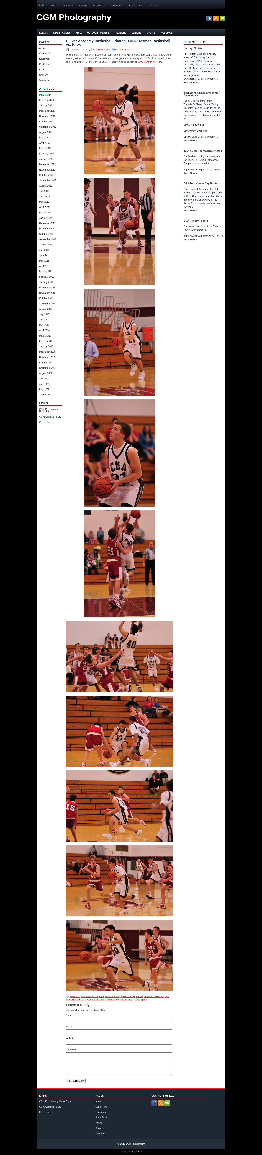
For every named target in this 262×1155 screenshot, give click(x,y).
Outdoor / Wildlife (98, 33)
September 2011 (47, 239)
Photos (136, 999)
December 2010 (47, 287)
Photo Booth (136, 5)
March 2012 (45, 212)
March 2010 (45, 335)
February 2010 (46, 341)
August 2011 (45, 244)
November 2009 (47, 357)
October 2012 (46, 175)
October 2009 (46, 362)
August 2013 (45, 132)
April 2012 (44, 207)
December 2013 (47, 110)
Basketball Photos (89, 996)
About (54, 5)
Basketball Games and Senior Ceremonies (201, 94)
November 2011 (47, 228)
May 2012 (44, 202)
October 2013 (46, 121)
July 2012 (44, 191)
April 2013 (44, 143)
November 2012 (47, 169)
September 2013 (47, 127)
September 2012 (47, 180)
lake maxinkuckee (110, 999)
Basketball (98, 49)
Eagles (139, 996)
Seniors (136, 33)
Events (43, 33)
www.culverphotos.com (150, 62)
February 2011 (46, 276)
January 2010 (46, 346)
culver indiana (128, 996)
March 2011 (45, 271)
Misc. (79, 33)
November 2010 (47, 293)
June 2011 (44, 255)
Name (69, 1015)
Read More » (190, 82)
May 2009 (44, 389)
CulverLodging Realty (50, 416)
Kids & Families (62, 33)
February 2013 (46, 153)
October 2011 (46, 234)
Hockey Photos (193, 48)
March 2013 (45, 148)
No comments (122, 49)
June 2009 (44, 384)
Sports (151, 33)
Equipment (99, 5)
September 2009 (47, 368)
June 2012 (44, 196)
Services (68, 5)
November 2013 (47, 116)
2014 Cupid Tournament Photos (203, 150)
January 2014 (46, 105)
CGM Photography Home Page (48, 410)
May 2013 (44, 137)
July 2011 (44, 250)
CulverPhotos (46, 422)
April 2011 (44, 266)
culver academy (112, 996)
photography (126, 999)
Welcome (155, 5)
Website (70, 1038)
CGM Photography (74, 17)
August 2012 (45, 185)
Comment (71, 1049)
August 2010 (45, 309)
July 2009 (44, 378)
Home (42, 5)
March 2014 (45, 94)
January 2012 (46, 218)
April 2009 (44, 394)
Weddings (166, 33)
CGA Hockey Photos (196, 220)
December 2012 (47, 164)
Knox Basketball (92, 999)
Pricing (83, 5)
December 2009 (47, 351)
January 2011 (46, 282)
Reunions (120, 33)
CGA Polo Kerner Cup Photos (201, 183)
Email (69, 1026)
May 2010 (44, 325)
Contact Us (117, 5)
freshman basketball (154, 996)
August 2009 (45, 373)
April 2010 (44, 330)
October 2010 (46, 298)
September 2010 (47, 303)
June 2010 (44, 319)
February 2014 (46, 100)
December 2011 (47, 223)
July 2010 (44, 314)
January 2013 (46, 159)
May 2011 (44, 260)
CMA (101, 996)
